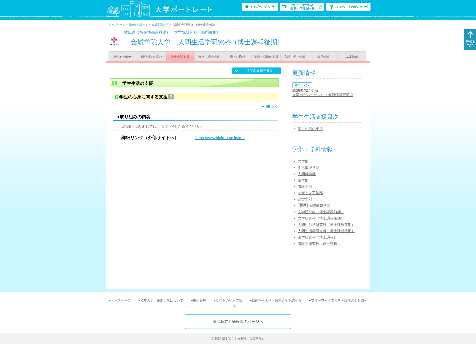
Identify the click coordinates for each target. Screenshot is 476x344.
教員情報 (323, 56)
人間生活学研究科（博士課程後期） (326, 231)
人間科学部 (307, 174)
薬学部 (303, 180)
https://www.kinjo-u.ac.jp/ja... (220, 138)
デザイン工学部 (310, 193)
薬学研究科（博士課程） (317, 237)
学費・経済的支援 (266, 56)
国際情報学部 (319, 206)
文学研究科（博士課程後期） (321, 218)
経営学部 (305, 199)
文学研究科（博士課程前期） (321, 212)
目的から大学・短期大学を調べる (276, 300)
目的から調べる (138, 24)
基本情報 (352, 56)
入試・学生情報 (294, 56)
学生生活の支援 (310, 129)
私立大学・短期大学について (161, 300)
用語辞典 (199, 300)
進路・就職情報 (209, 56)
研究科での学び (151, 56)
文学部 (303, 161)
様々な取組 (237, 56)
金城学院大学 (160, 24)
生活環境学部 (308, 168)
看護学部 (305, 187)
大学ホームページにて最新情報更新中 (322, 95)
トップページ (117, 24)
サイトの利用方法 (229, 300)
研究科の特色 (123, 56)
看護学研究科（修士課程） (319, 244)
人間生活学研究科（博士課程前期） (326, 225)
